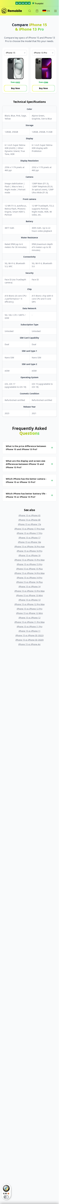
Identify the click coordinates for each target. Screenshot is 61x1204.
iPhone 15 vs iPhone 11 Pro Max (29, 622)
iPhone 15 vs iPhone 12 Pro (29, 608)
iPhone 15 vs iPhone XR (29, 519)
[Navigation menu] (55, 10)
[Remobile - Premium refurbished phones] (11, 11)
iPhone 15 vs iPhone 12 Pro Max (29, 604)
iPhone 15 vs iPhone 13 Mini (29, 595)
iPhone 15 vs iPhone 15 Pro (29, 564)
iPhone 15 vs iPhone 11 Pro (29, 626)
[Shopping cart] (37, 11)
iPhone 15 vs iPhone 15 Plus (29, 568)
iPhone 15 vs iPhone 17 (29, 537)
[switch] (6, 1197)
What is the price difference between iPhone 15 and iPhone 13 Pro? (26, 448)
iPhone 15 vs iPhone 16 (29, 555)
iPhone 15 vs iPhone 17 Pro (29, 533)
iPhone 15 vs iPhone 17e (29, 524)
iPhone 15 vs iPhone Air (29, 644)
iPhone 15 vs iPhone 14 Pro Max (29, 573)
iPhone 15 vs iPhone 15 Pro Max (29, 559)
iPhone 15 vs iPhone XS (29, 515)
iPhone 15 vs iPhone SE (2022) (29, 635)
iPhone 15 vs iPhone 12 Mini (29, 613)
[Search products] (30, 11)
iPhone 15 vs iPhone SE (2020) (29, 639)
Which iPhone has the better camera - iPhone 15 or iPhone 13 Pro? (26, 480)
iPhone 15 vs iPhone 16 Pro (29, 551)
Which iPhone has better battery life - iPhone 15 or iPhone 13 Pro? (26, 495)
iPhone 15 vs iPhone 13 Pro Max (29, 591)
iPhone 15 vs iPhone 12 (29, 617)
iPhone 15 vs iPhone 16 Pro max (29, 546)
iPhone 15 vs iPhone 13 (29, 599)
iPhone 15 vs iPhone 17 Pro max (29, 528)
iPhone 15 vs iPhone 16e (29, 542)
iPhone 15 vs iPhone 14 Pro (29, 577)
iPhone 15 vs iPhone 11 (29, 631)
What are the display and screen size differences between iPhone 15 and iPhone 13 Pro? (25, 464)
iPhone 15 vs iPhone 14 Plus (29, 582)
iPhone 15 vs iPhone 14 (29, 586)
